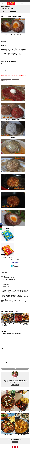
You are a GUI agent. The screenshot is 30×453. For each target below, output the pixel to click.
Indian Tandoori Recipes (6, 6)
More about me (14, 384)
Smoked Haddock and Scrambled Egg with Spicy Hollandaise (10, 79)
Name (2, 348)
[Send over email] (1, 229)
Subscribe (15, 441)
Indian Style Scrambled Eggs (5, 77)
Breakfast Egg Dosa (4, 80)
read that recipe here (22, 53)
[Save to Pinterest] (1, 227)
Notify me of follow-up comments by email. (7, 359)
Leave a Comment (13, 11)
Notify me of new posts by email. (6, 362)
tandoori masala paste (17, 64)
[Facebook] (13, 447)
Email (2, 352)
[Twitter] (17, 447)
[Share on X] (1, 226)
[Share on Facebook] (1, 224)
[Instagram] (15, 447)
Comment (3, 335)
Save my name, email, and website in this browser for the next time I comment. (14, 355)
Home (2, 6)
